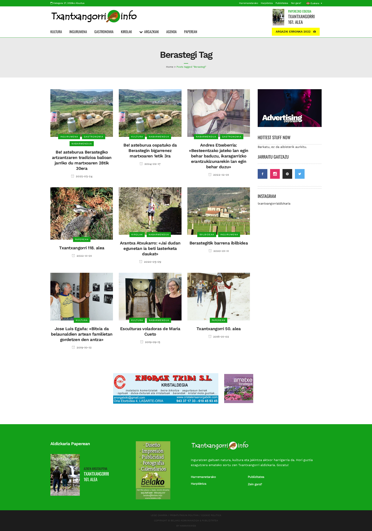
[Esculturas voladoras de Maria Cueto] (150, 296)
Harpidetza (267, 3)
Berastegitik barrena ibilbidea (218, 243)
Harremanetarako (248, 3)
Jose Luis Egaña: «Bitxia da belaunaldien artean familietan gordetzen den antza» (81, 334)
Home (169, 66)
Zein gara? (255, 484)
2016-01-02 (221, 337)
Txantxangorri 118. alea (81, 247)
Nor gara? (296, 3)
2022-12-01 (221, 175)
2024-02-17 (152, 164)
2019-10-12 (84, 347)
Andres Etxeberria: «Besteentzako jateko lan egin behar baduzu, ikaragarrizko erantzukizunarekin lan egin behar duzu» (218, 156)
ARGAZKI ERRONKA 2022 (293, 31)
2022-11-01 (84, 256)
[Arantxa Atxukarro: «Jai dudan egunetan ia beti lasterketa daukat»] (150, 211)
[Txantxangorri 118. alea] (81, 213)
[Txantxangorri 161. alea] (278, 17)
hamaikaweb (188, 525)
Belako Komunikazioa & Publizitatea (194, 520)
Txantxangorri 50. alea (218, 328)
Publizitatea (282, 3)
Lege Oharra (159, 515)
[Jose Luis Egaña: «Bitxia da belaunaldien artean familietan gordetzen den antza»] (81, 296)
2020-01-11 (221, 251)
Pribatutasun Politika (184, 515)
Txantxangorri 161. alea (301, 19)
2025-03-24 (84, 176)
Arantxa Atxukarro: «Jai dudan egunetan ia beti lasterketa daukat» (150, 248)
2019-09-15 (152, 342)
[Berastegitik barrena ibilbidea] (218, 211)
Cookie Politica (211, 515)
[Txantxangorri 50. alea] (218, 296)
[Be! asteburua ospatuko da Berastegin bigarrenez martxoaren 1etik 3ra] (150, 113)
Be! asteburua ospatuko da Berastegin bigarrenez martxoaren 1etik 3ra (150, 150)
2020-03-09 (152, 262)
